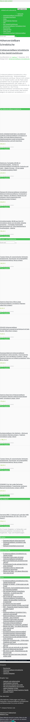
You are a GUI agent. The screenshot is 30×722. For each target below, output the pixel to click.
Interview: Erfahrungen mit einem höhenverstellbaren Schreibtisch (13, 558)
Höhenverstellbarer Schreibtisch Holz (14, 26)
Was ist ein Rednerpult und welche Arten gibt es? (15, 561)
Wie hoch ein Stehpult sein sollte (13, 685)
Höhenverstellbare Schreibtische (19, 59)
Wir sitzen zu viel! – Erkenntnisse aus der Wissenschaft (15, 651)
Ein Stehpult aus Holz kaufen (12, 603)
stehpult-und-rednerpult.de (8, 10)
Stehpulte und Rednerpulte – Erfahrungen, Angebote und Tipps (16, 641)
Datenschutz (12, 713)
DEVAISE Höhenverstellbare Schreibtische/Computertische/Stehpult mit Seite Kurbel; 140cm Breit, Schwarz (14, 329)
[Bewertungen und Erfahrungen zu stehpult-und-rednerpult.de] (15, 106)
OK (13, 721)
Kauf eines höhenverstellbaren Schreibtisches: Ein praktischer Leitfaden (15, 623)
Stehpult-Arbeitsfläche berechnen (13, 546)
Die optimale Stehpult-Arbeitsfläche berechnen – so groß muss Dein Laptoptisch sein (14, 593)
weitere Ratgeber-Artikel (10, 688)
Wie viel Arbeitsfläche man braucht (13, 686)
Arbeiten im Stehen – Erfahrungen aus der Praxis (16, 585)
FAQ (4, 22)
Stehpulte (20, 14)
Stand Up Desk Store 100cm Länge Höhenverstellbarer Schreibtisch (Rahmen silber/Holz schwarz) (12, 303)
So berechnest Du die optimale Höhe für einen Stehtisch (15, 565)
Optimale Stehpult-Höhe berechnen (14, 540)
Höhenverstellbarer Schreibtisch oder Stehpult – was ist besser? (14, 616)
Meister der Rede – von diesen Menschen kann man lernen (15, 572)
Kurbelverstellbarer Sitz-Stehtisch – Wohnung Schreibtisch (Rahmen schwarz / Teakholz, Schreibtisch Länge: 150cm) (14, 435)
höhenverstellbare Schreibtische (13, 15)
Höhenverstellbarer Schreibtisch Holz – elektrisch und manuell (15, 613)
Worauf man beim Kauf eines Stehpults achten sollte (15, 655)
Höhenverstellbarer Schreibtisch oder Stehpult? (14, 543)
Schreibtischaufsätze (9, 17)
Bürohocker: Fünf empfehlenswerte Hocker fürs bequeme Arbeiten (16, 588)
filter (4, 610)
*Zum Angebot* (5, 149)
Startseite (3, 660)
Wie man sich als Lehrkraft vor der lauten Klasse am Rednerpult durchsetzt (15, 648)
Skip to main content (6, 1)
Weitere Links (4, 714)
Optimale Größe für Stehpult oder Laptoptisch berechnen (13, 568)
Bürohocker (6, 28)
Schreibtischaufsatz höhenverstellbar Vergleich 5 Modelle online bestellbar (14, 634)
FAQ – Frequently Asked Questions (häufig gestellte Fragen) (15, 608)
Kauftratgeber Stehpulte (10, 683)
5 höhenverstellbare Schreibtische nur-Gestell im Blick (15, 554)
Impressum (3, 713)
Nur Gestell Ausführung (10, 24)
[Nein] (15, 721)
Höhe (4, 19)
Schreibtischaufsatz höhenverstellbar (14, 33)
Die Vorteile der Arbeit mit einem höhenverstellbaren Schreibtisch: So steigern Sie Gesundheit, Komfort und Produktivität (14, 599)
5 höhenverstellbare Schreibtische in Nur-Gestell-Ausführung (14, 52)
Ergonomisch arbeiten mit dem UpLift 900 (15, 605)
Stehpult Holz (7, 29)
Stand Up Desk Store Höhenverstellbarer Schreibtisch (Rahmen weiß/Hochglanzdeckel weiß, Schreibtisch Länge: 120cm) (13, 396)
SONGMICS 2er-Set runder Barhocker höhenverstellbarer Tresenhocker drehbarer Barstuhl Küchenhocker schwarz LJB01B (13, 486)
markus (14, 57)
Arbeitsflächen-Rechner (10, 21)
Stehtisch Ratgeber (9, 673)
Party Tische (7, 31)
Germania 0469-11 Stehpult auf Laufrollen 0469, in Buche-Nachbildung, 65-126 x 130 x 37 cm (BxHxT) (14, 516)
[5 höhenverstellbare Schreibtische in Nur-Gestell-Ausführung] (10, 71)
